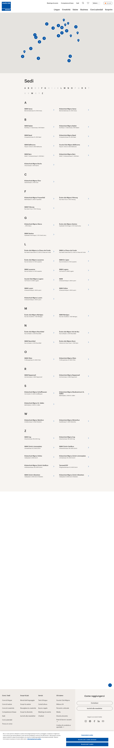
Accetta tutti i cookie (87, 744)
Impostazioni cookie (87, 735)
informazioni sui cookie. (34, 739)
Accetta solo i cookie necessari (87, 739)
